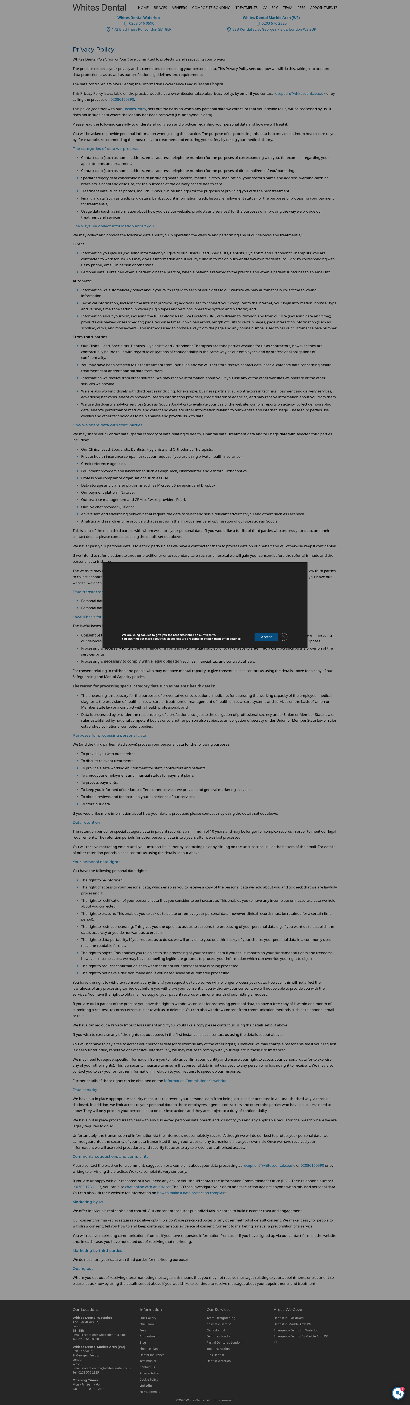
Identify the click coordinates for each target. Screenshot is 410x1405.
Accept (266, 637)
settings (235, 639)
